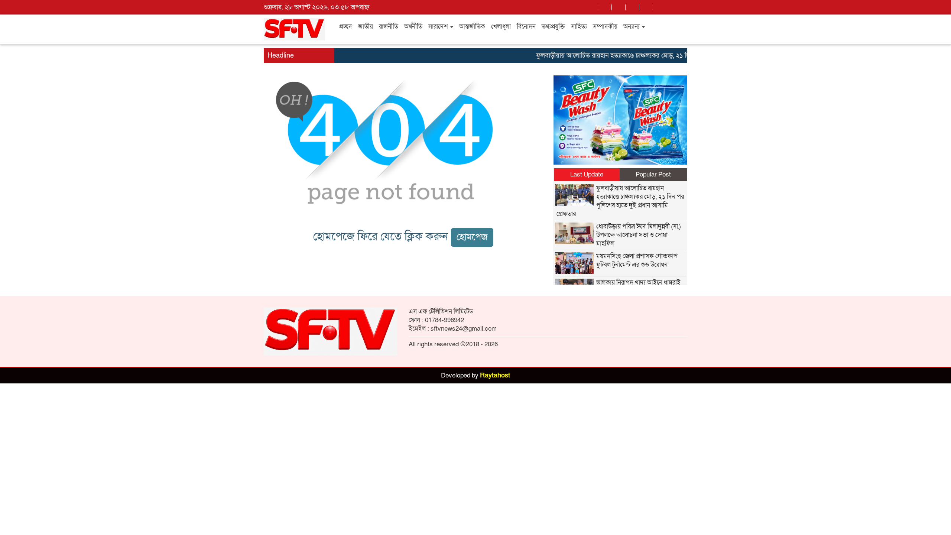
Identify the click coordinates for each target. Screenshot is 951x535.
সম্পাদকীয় (605, 26)
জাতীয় (365, 26)
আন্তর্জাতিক (472, 26)
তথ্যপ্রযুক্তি (553, 26)
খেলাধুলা (501, 26)
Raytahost (495, 375)
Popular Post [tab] (653, 174)
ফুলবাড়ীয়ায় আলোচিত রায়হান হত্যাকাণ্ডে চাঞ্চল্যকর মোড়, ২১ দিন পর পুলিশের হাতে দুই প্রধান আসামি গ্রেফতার (660, 55)
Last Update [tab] (586, 174)
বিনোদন (526, 26)
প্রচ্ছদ (345, 26)
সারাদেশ (438, 26)
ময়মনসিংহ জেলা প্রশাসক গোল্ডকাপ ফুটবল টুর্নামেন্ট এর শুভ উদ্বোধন (637, 260)
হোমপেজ (472, 237)
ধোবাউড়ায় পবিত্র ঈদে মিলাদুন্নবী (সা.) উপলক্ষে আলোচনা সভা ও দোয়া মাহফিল (638, 235)
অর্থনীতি (413, 26)
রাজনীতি (388, 26)
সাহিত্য (579, 26)
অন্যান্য (632, 26)
